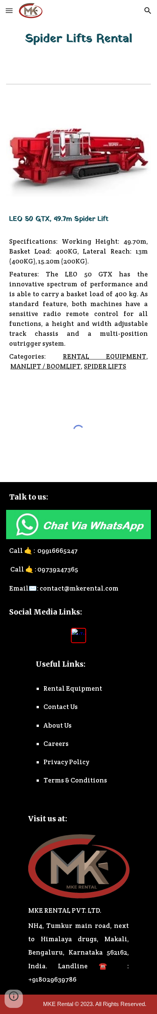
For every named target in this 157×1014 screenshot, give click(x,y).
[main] (78, 38)
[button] (9, 10)
